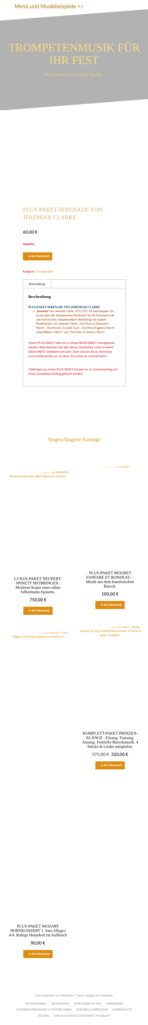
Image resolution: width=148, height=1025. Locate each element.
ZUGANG (43, 1016)
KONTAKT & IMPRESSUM (92, 1009)
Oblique (90, 995)
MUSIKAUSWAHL (36, 1003)
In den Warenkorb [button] (39, 610)
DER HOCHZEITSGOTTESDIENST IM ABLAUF (82, 1016)
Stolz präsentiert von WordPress (54, 995)
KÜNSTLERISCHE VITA (87, 1003)
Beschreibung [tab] (37, 284)
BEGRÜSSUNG (60, 1003)
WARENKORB (114, 1003)
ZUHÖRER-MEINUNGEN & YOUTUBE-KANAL (44, 1009)
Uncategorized (44, 271)
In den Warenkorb (39, 256)
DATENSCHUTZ (122, 1009)
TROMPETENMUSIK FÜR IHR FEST (74, 54)
